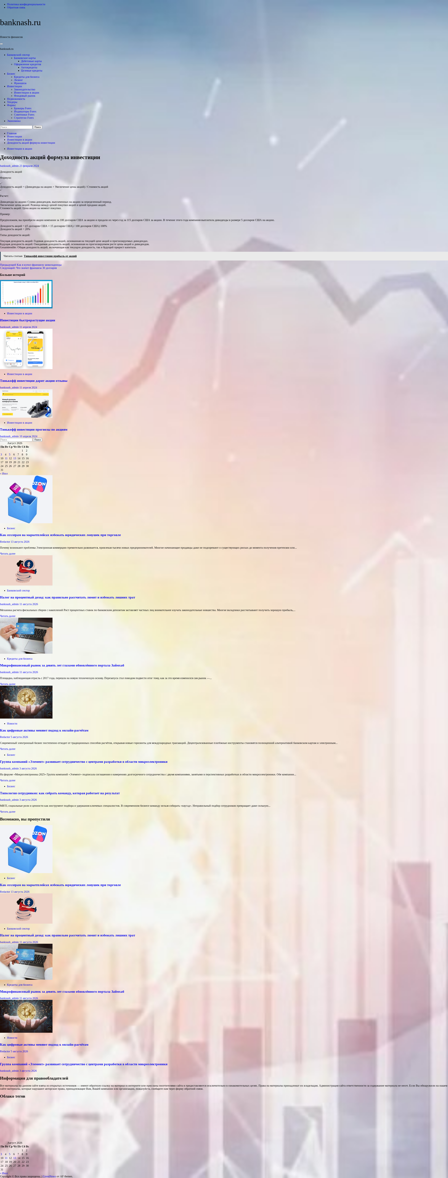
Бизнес (11, 73)
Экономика (13, 120)
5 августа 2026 (19, 737)
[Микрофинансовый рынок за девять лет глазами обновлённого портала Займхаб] (26, 652)
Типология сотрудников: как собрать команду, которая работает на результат (60, 793)
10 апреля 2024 (28, 436)
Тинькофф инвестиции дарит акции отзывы (33, 381)
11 (6, 458)
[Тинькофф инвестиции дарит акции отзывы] (26, 368)
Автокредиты (29, 67)
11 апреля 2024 (28, 327)
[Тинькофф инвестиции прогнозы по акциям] (26, 416)
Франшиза (20, 83)
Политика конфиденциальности (26, 4)
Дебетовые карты (31, 61)
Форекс (11, 105)
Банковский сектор (18, 54)
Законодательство (24, 89)
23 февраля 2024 (29, 165)
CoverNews (49, 1176)
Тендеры (12, 102)
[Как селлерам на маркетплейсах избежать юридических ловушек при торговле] (26, 522)
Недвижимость (16, 98)
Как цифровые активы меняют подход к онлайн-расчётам (44, 730)
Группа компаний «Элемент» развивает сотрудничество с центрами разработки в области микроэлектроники (83, 761)
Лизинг (18, 79)
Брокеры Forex (22, 108)
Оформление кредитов (27, 64)
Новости (12, 723)
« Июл (4, 473)
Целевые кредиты (31, 70)
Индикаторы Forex (25, 111)
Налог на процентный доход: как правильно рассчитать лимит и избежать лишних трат (67, 597)
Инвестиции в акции (26, 92)
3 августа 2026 (28, 768)
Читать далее (7, 553)
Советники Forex (24, 114)
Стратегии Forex (24, 117)
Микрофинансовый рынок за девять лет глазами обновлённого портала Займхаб (62, 665)
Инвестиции (14, 86)
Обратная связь (16, 7)
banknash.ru (20, 22)
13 (14, 458)
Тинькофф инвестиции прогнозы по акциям (33, 429)
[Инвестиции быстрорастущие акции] (26, 307)
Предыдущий (31, 264)
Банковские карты (25, 57)
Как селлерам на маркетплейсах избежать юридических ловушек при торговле (60, 535)
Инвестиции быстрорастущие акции (27, 320)
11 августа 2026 (28, 604)
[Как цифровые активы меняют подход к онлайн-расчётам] (26, 717)
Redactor (5, 541)
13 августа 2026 (20, 541)
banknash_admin (9, 165)
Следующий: (28, 267)
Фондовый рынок (24, 95)
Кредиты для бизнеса (26, 76)
